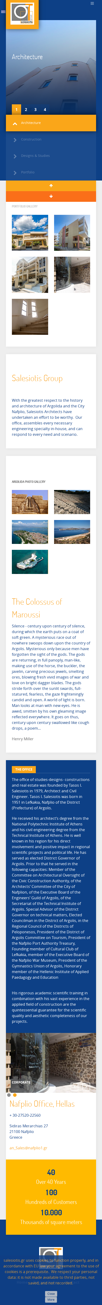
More (51, 1299)
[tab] (24, 769)
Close (51, 1294)
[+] (30, 233)
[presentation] (23, 769)
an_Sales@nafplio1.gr (28, 1148)
